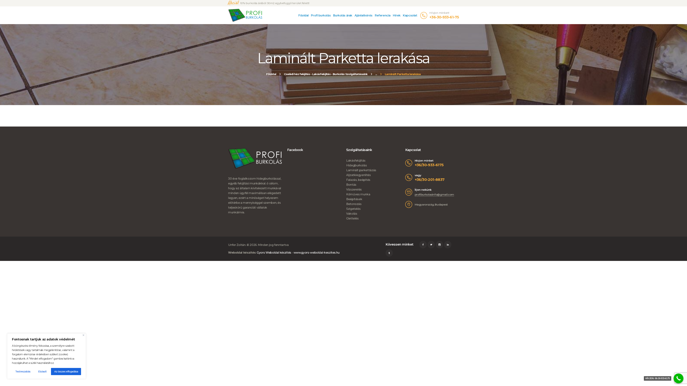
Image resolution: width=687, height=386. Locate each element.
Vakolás (351, 213)
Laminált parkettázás (361, 170)
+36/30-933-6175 (429, 165)
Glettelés (352, 218)
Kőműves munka (358, 194)
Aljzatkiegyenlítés (358, 175)
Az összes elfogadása (66, 371)
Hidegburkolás (356, 165)
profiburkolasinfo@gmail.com (434, 194)
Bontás (351, 184)
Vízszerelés (354, 189)
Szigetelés (353, 209)
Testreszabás (22, 371)
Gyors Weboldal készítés (274, 252)
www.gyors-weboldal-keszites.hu (317, 252)
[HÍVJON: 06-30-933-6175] (678, 378)
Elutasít (42, 371)
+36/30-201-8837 (430, 179)
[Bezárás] (83, 335)
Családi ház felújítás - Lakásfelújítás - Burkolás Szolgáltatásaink (326, 74)
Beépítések (354, 199)
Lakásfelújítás (356, 160)
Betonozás (354, 204)
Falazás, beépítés (358, 180)
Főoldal (271, 74)
